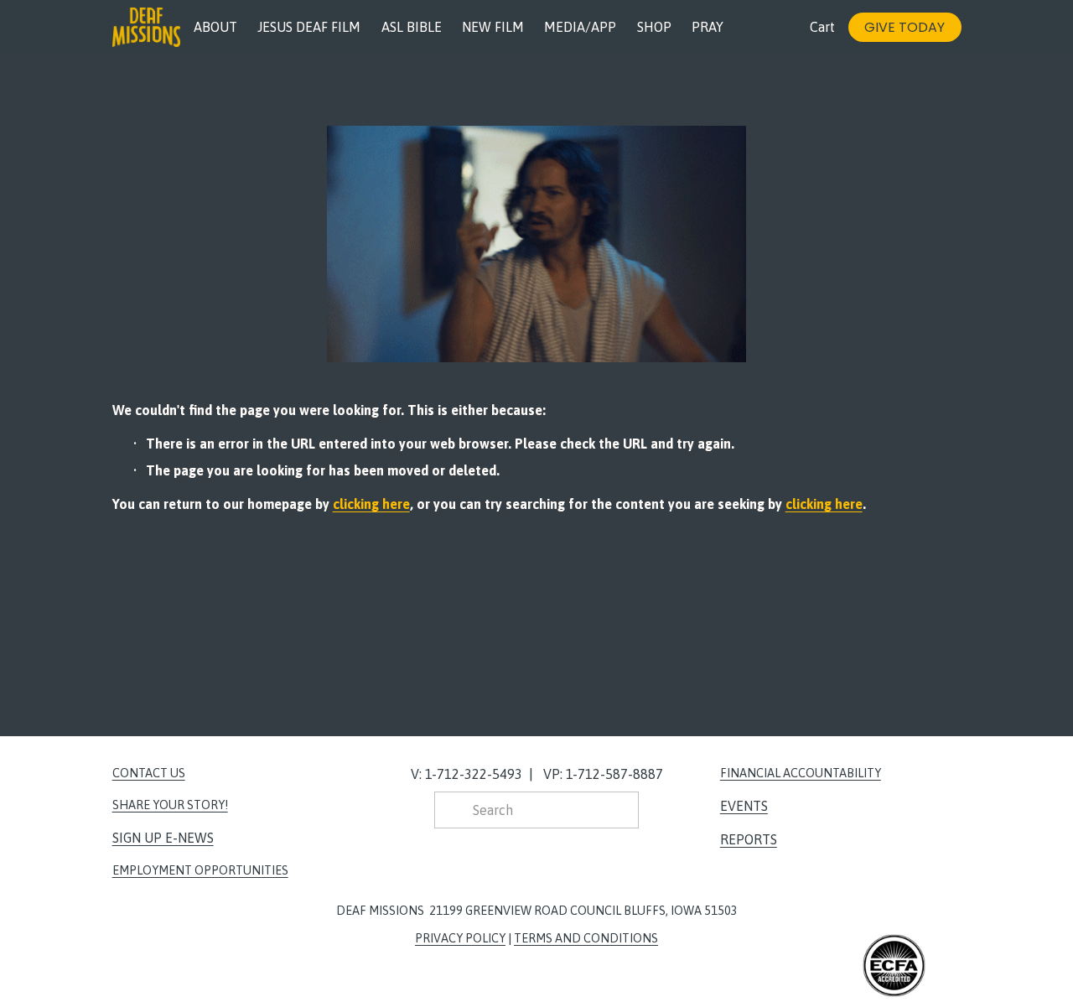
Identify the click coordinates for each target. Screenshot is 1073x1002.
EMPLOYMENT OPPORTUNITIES (200, 870)
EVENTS (744, 805)
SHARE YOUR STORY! (170, 804)
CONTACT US (148, 773)
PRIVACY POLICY (460, 938)
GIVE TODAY (904, 27)
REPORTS (748, 839)
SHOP (654, 26)
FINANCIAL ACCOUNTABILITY (800, 773)
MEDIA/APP (580, 26)
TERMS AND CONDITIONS (586, 938)
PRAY (707, 26)
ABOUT (215, 26)
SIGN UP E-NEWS (163, 837)
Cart (822, 26)
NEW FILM (493, 26)
